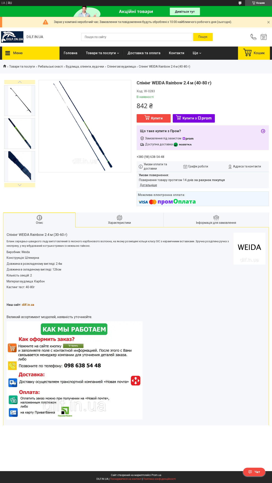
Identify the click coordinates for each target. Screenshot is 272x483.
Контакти (176, 53)
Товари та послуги (101, 53)
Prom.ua (156, 475)
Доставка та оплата (144, 53)
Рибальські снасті (50, 66)
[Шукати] (203, 37)
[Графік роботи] (264, 37)
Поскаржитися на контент (125, 478)
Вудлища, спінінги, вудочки (85, 66)
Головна (70, 53)
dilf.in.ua (28, 304)
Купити (157, 118)
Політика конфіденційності (159, 478)
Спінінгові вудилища (121, 66)
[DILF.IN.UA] (12, 37)
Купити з (190, 118)
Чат (257, 472)
